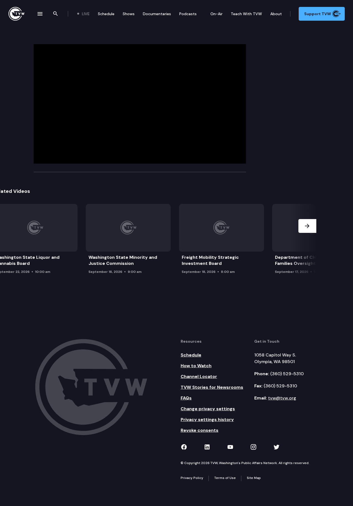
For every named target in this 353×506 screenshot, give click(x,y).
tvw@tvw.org (282, 398)
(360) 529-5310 (287, 374)
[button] (307, 240)
